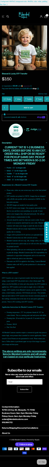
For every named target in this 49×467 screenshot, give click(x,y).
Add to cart (28, 108)
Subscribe (24, 389)
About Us (6, 433)
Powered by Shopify (33, 440)
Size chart (44, 94)
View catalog (3, 17)
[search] (8, 16)
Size (24, 94)
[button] (24, 86)
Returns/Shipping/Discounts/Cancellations (20, 428)
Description (7, 143)
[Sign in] (41, 16)
